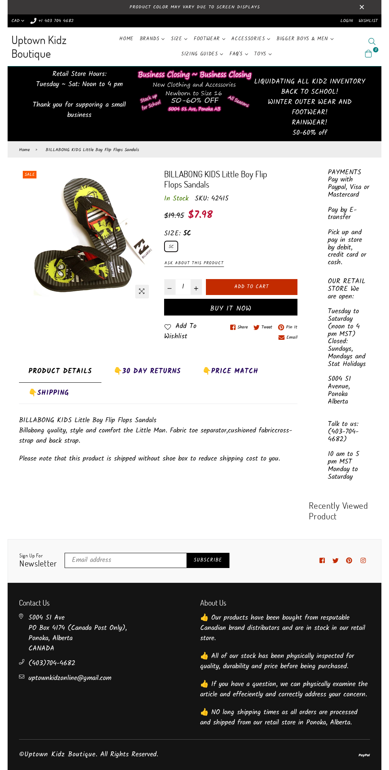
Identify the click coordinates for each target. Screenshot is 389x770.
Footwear (208, 39)
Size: (177, 234)
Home (126, 39)
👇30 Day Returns (147, 371)
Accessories (249, 39)
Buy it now (230, 308)
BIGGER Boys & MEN (303, 39)
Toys (261, 54)
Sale (30, 174)
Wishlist (368, 20)
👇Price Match (230, 371)
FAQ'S (237, 54)
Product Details (60, 371)
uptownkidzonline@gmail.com (69, 678)
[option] (86, 235)
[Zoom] (142, 291)
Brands (151, 39)
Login (346, 20)
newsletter (38, 561)
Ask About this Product (194, 263)
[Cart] (368, 53)
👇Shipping (48, 393)
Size (177, 39)
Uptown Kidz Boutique (38, 46)
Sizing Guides (200, 54)
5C (171, 246)
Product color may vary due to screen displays (195, 7)
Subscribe (208, 560)
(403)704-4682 (51, 663)
